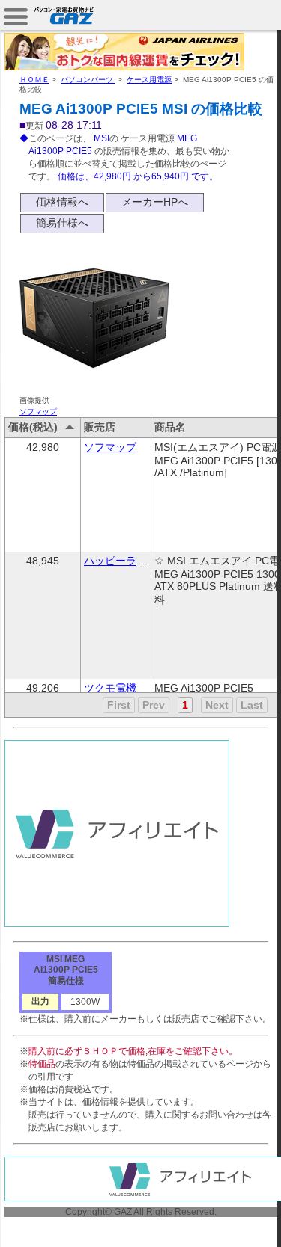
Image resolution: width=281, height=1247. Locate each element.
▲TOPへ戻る (228, 1219)
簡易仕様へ (62, 223)
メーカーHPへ (154, 202)
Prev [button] (153, 705)
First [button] (118, 705)
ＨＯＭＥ (34, 80)
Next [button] (217, 705)
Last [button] (252, 705)
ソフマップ (38, 411)
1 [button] (185, 705)
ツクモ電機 (110, 688)
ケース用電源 (149, 80)
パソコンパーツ (88, 80)
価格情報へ (62, 202)
